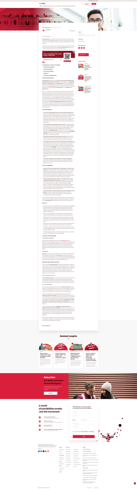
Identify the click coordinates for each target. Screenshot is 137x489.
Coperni (69, 158)
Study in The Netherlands (77, 464)
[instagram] (97, 1)
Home (43, 27)
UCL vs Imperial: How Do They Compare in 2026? (89, 477)
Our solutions (61, 455)
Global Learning (61, 459)
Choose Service (75, 423)
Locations (60, 453)
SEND (84, 436)
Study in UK (67, 466)
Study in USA (75, 466)
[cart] (96, 3)
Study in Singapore (68, 462)
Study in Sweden (68, 464)
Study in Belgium (76, 449)
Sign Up (94, 4)
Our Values (60, 451)
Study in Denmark (76, 451)
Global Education (61, 457)
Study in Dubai (68, 453)
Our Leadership (61, 449)
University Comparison (86, 449)
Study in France (76, 453)
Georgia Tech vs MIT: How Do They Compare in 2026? (90, 475)
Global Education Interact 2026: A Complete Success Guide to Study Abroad (75, 356)
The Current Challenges (49, 71)
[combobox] (76, 420)
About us (60, 447)
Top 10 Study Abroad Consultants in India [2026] (89, 453)
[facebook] (89, 1)
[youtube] (95, 1)
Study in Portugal (68, 460)
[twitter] (93, 1)
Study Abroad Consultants (87, 451)
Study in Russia (76, 460)
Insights (84, 447)
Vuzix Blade (53, 146)
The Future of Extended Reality (50, 75)
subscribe (50, 393)
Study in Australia (68, 449)
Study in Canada (68, 451)
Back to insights (46, 325)
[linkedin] (91, 1)
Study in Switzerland (76, 462)
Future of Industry (47, 27)
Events (60, 465)
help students (59, 255)
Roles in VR (46, 73)
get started (82, 54)
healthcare (64, 240)
